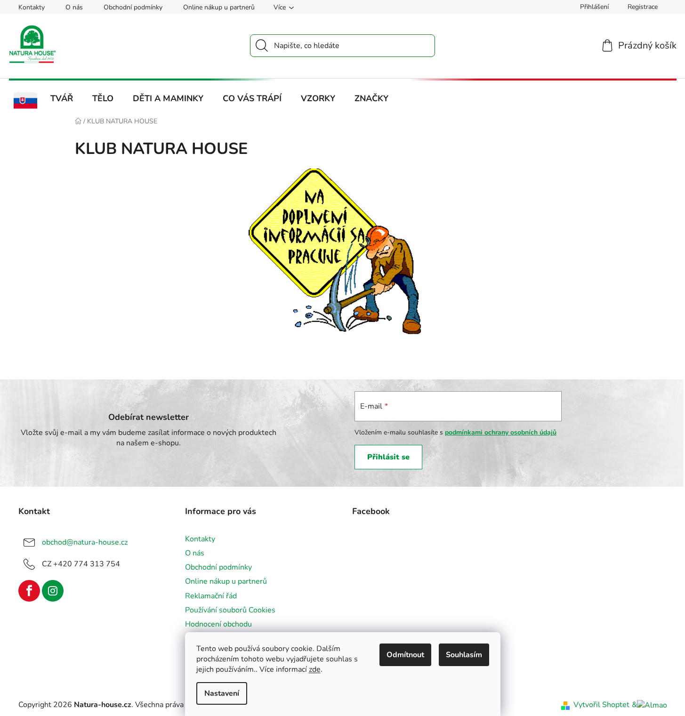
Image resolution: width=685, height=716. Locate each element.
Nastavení (221, 693)
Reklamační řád (211, 596)
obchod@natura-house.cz (85, 542)
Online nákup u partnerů (219, 7)
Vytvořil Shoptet (601, 705)
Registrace (643, 6)
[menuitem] (25, 101)
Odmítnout (405, 655)
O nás (74, 7)
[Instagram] (53, 591)
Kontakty (31, 7)
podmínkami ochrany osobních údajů (500, 432)
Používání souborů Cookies (230, 610)
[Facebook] (29, 591)
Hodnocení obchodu (218, 624)
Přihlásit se (388, 457)
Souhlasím (464, 655)
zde (315, 669)
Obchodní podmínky (133, 7)
